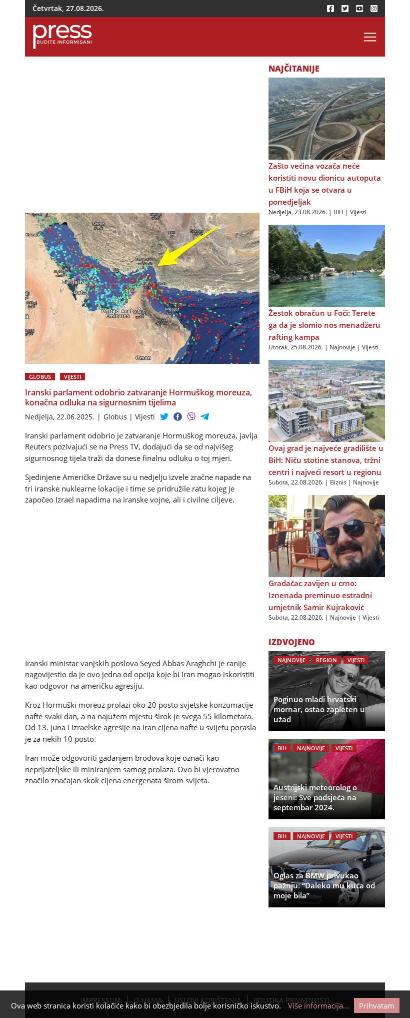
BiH (339, 212)
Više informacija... (318, 1005)
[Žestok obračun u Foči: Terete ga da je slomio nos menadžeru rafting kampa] (326, 265)
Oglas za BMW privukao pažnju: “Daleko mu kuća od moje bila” (324, 885)
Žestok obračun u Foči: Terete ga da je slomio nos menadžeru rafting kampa (324, 325)
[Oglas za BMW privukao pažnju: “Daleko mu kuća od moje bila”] (326, 867)
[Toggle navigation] (370, 37)
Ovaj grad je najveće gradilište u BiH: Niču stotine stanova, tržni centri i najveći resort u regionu (326, 460)
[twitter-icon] (345, 9)
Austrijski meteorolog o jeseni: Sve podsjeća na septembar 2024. (315, 797)
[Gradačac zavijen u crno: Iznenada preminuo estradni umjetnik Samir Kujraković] (326, 536)
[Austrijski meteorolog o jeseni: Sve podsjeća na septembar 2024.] (326, 779)
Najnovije (343, 347)
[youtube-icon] (359, 9)
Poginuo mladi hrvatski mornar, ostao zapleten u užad (319, 709)
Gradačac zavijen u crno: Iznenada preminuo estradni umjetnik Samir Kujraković (320, 595)
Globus (40, 376)
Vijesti (72, 376)
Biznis (338, 482)
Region (326, 660)
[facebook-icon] (330, 9)
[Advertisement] (142, 139)
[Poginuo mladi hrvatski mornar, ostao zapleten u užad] (326, 691)
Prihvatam (376, 1005)
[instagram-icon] (374, 9)
